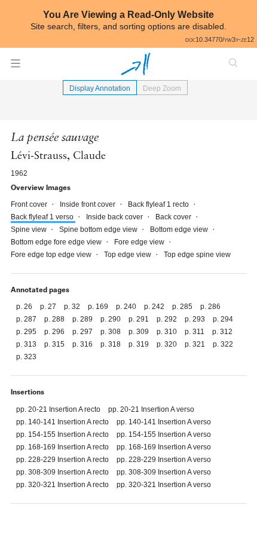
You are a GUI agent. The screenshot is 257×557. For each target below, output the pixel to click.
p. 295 (27, 332)
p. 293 (196, 319)
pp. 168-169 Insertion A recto (63, 447)
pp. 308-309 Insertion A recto (63, 472)
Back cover (174, 217)
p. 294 (223, 319)
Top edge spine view (197, 254)
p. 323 (26, 357)
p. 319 (139, 344)
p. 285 (183, 306)
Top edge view (128, 254)
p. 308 (111, 332)
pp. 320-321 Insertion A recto (63, 485)
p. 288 (55, 319)
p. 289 (83, 319)
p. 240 (127, 306)
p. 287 (27, 319)
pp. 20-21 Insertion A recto (59, 409)
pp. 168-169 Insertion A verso (164, 447)
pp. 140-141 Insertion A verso (164, 422)
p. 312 (222, 332)
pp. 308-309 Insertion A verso (164, 472)
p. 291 (139, 319)
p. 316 (83, 344)
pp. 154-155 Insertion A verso (164, 434)
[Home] (135, 64)
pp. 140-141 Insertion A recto (63, 422)
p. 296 (55, 332)
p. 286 (210, 306)
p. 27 (49, 306)
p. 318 (111, 344)
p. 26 (25, 306)
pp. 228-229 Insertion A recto (63, 459)
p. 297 (83, 332)
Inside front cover (88, 204)
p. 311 (195, 332)
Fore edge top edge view (52, 254)
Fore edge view (140, 242)
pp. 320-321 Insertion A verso (164, 485)
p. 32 (73, 306)
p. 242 (155, 306)
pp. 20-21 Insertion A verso (151, 409)
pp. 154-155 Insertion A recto (63, 434)
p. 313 (27, 344)
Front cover (30, 204)
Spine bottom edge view (99, 229)
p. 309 (139, 332)
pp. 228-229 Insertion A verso (164, 459)
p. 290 (111, 319)
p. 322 (223, 344)
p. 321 (196, 344)
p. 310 (168, 332)
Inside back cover (115, 217)
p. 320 (168, 344)
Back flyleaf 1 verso (43, 217)
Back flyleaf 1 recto (159, 204)
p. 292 (168, 319)
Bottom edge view (180, 229)
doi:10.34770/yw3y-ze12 (219, 39)
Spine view (29, 229)
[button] (16, 66)
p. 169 (99, 306)
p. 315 (55, 344)
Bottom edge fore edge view (57, 242)
